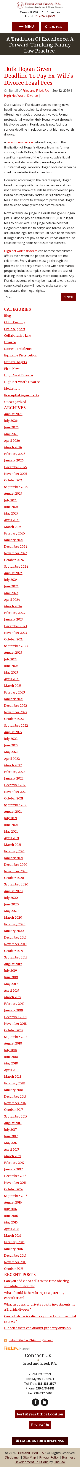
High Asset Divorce (18, 375)
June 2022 (11, 745)
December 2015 (15, 1255)
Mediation (12, 388)
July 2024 (11, 580)
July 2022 (10, 739)
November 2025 (15, 474)
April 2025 (12, 520)
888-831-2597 (46, 1384)
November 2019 (15, 944)
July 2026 (11, 421)
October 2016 (13, 1189)
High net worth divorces (21, 251)
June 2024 (11, 586)
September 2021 (15, 805)
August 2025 (13, 493)
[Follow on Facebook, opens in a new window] (35, 1402)
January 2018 (13, 1090)
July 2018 (10, 1050)
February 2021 (14, 851)
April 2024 (12, 599)
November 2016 (15, 1183)
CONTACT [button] (56, 27)
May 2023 (11, 672)
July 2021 (10, 818)
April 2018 (11, 1070)
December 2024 (15, 546)
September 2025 (16, 487)
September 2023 (16, 646)
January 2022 (13, 778)
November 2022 (15, 712)
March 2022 (13, 765)
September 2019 (15, 957)
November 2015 (15, 1262)
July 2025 (10, 500)
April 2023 (12, 679)
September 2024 (16, 566)
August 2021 (13, 811)
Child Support (14, 329)
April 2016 (11, 1229)
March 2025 (13, 527)
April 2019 (11, 990)
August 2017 (13, 1123)
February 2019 (14, 1004)
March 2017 (12, 1156)
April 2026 (12, 440)
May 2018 (11, 1063)
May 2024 (11, 593)
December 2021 (15, 785)
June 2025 (11, 507)
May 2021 (11, 831)
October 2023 (13, 639)
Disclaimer (12, 1457)
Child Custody (14, 322)
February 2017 (14, 1163)
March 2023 (13, 685)
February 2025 (14, 533)
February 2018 (14, 1083)
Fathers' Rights (15, 362)
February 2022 (14, 772)
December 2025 (15, 467)
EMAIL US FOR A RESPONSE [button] (42, 1441)
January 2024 (14, 619)
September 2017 (15, 1116)
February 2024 (14, 613)
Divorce (10, 342)
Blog (7, 315)
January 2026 (14, 460)
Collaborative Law (17, 335)
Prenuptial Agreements (21, 395)
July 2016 (10, 1209)
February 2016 (14, 1242)
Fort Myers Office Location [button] (40, 1414)
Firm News (12, 369)
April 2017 (11, 1149)
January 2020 (14, 931)
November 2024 (15, 553)
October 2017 (13, 1109)
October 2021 (13, 798)
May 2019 (11, 984)
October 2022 (14, 719)
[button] (25, 26)
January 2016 (13, 1249)
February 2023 (14, 692)
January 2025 (13, 540)
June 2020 (11, 904)
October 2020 (14, 878)
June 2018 (11, 1057)
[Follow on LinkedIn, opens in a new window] (44, 1402)
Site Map (29, 1457)
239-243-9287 (45, 16)
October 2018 (13, 1030)
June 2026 (11, 427)
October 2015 (13, 1269)
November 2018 (15, 1023)
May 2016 (11, 1222)
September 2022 (16, 725)
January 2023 (13, 699)
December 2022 (15, 705)
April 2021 (11, 838)
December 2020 (15, 864)
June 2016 (11, 1216)
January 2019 (13, 1010)
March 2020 (13, 917)
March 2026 (13, 447)
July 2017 (10, 1129)
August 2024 (13, 573)
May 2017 (10, 1143)
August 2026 (13, 414)
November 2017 (15, 1103)
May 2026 (11, 434)
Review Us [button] (40, 1425)
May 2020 (11, 911)
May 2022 (11, 752)
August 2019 (13, 964)
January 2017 (13, 1169)
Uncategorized (15, 402)
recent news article (20, 142)
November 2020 (16, 871)
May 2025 (11, 513)
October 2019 (13, 951)
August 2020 (13, 891)
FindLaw (59, 1462)
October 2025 (13, 480)
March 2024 (13, 606)
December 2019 (15, 937)
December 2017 (15, 1096)
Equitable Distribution (20, 355)
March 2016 (12, 1235)
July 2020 (11, 898)
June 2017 (11, 1136)
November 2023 (15, 633)
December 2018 (15, 1017)
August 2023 (13, 652)
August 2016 (13, 1202)
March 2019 (12, 997)
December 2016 (15, 1176)
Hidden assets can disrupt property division (37, 1328)
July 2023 (10, 659)
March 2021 (12, 845)
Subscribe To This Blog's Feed (31, 1340)
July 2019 (10, 970)
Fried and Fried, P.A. (36, 90)
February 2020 (14, 924)
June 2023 (11, 666)
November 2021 (15, 792)
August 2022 (13, 732)
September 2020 (16, 884)
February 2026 (14, 454)
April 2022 (12, 759)
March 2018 (12, 1076)
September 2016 (15, 1196)
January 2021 (13, 858)
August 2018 (13, 1043)
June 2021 (11, 825)
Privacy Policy (49, 1457)
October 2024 (14, 560)
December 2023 (15, 626)
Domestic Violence (18, 349)
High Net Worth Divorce (21, 96)
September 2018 (16, 1037)
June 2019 (11, 977)
